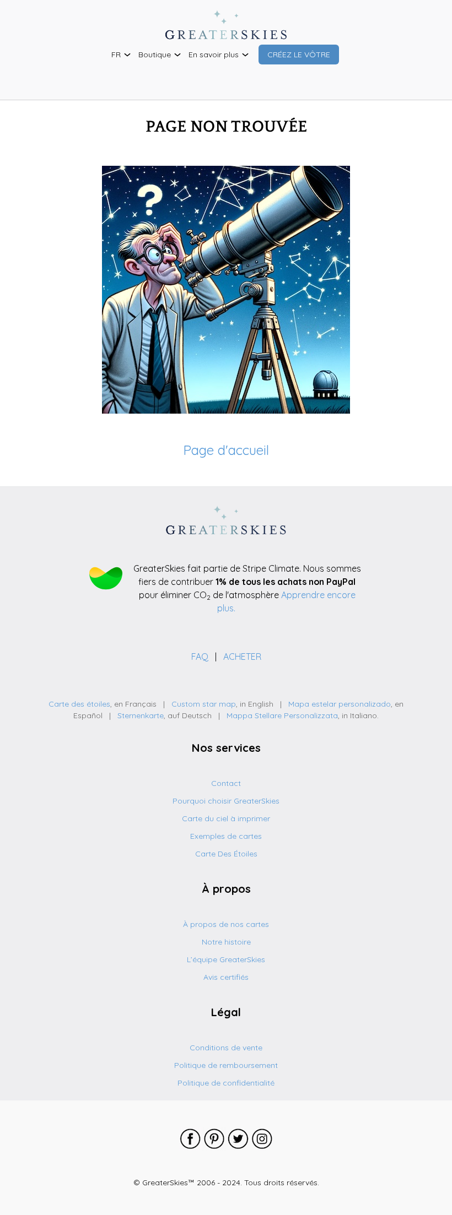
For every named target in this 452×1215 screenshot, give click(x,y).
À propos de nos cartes (226, 924)
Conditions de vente (226, 1048)
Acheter (242, 656)
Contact (226, 783)
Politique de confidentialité (226, 1083)
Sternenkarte (140, 715)
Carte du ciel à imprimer (226, 818)
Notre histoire (226, 942)
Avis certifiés (226, 977)
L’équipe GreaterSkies (226, 959)
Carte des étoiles (79, 704)
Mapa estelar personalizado (339, 704)
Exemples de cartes (226, 836)
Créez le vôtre (298, 54)
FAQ (201, 656)
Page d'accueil (226, 450)
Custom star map (203, 704)
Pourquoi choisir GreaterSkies (226, 801)
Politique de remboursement (226, 1065)
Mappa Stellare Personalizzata (282, 715)
